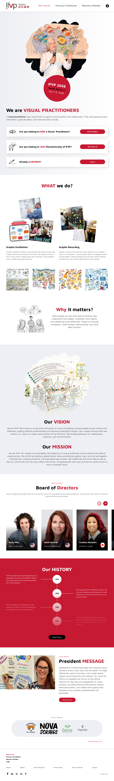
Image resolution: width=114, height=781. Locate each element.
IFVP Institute (38, 767)
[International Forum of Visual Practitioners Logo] (17, 5)
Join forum (91, 147)
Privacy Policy (58, 767)
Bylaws (22, 767)
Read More (67, 700)
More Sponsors (93, 741)
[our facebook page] (7, 774)
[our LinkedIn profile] (12, 774)
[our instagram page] (21, 774)
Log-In (92, 162)
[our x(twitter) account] (16, 774)
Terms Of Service (77, 767)
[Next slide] (105, 503)
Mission (8, 767)
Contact (94, 767)
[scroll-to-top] (25, 774)
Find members (92, 132)
